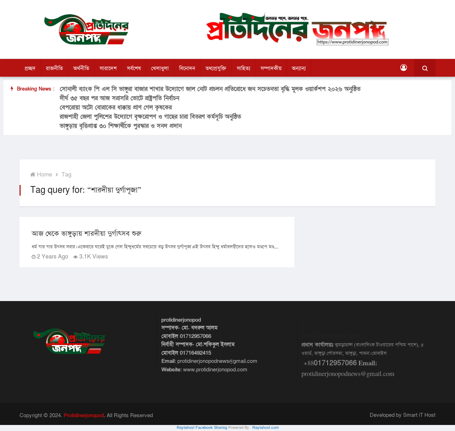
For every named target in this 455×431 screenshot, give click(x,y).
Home (44, 174)
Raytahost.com (265, 428)
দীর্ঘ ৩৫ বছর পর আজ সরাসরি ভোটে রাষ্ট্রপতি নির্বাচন (119, 98)
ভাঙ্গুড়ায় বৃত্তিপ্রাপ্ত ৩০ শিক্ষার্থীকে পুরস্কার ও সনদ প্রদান (121, 126)
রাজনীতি (54, 68)
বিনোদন (187, 68)
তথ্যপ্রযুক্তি (215, 68)
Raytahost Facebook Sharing (202, 428)
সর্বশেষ (134, 68)
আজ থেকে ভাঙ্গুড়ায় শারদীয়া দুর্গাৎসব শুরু (86, 234)
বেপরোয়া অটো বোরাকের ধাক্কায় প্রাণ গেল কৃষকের (116, 107)
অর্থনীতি (81, 68)
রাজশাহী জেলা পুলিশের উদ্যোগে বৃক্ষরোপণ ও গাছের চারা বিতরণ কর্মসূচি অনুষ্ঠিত (150, 117)
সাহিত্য (243, 68)
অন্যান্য (299, 68)
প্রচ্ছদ (30, 68)
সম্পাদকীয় (271, 68)
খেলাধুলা (160, 68)
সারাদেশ (108, 68)
